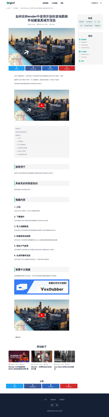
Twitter (16, 69)
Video (53, 24)
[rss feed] (57, 405)
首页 (9, 8)
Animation (89, 22)
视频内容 (18, 135)
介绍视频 (54, 3)
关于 (45, 399)
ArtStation (84, 42)
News (22, 364)
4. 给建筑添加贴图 (22, 148)
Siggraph (97, 25)
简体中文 (95, 3)
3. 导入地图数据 (21, 144)
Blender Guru (85, 54)
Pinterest (66, 69)
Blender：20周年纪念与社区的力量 (41, 368)
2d (99, 22)
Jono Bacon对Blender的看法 (64, 368)
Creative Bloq (85, 48)
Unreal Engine (88, 25)
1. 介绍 (19, 138)
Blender (81, 22)
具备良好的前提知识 (21, 132)
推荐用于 (18, 129)
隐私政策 (53, 399)
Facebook (33, 69)
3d (81, 25)
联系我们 (62, 399)
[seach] (100, 3)
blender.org (84, 45)
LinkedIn (50, 69)
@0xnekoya (55, 411)
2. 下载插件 (20, 141)
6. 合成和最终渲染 (22, 154)
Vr (95, 22)
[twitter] (52, 405)
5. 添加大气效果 (21, 151)
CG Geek (84, 57)
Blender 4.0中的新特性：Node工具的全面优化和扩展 (18, 368)
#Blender (17, 337)
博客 (62, 3)
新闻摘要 (45, 3)
